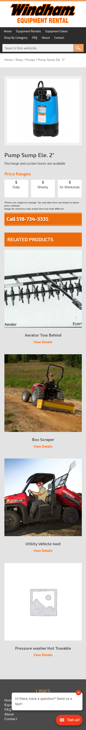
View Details (43, 342)
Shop (19, 60)
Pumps (30, 60)
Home (8, 60)
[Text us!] (69, 721)
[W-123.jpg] (43, 111)
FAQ (8, 709)
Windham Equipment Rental (43, 15)
